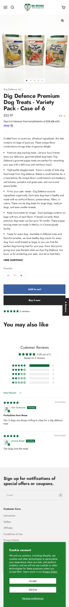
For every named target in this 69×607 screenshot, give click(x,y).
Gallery (7, 522)
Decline (33, 589)
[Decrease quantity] (8, 275)
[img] (11, 402)
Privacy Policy (50, 571)
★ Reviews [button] (65, 306)
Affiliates (8, 528)
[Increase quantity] (21, 275)
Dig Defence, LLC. (13, 89)
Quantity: (8, 268)
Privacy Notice (11, 540)
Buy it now (35, 300)
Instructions (9, 515)
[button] (11, 311)
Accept (32, 581)
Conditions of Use (13, 534)
